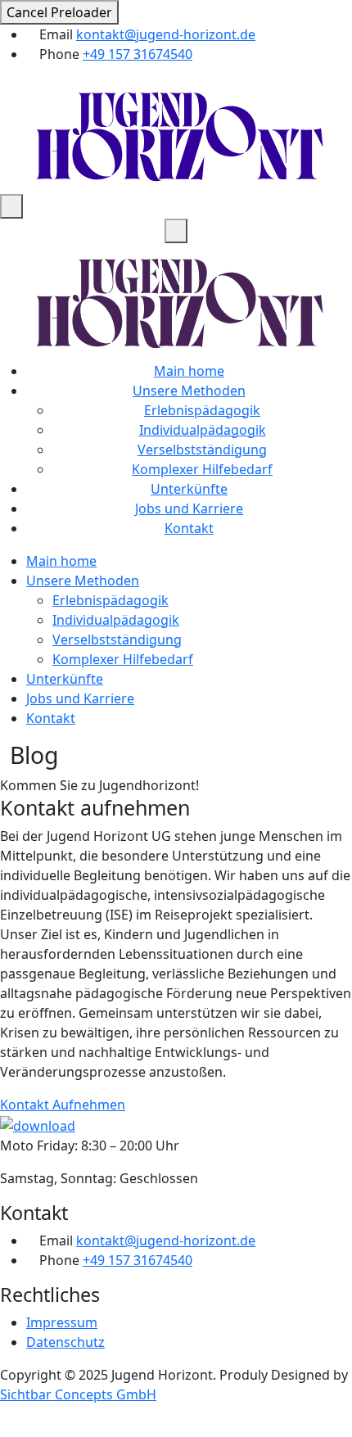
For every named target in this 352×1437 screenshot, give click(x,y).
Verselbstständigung (202, 450)
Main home (189, 371)
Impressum (61, 1322)
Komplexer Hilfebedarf (202, 469)
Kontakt (189, 528)
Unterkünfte (189, 489)
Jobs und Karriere (189, 508)
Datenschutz (65, 1342)
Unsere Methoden (189, 391)
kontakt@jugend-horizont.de (165, 34)
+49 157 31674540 (137, 54)
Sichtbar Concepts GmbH (78, 1394)
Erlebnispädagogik (202, 410)
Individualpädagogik (202, 430)
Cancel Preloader (59, 12)
